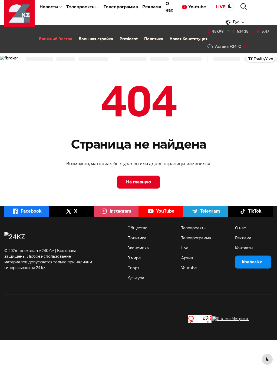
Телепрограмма (121, 7)
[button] (243, 6)
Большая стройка (96, 39)
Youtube (197, 7)
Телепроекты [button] (80, 7)
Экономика (138, 248)
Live (184, 248)
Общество (137, 228)
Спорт (133, 268)
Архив (187, 258)
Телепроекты (193, 228)
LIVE (220, 7)
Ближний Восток (55, 39)
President (129, 39)
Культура (135, 278)
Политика (153, 39)
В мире (134, 258)
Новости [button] (48, 7)
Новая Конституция (188, 39)
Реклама (151, 7)
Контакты (244, 248)
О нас (169, 7)
